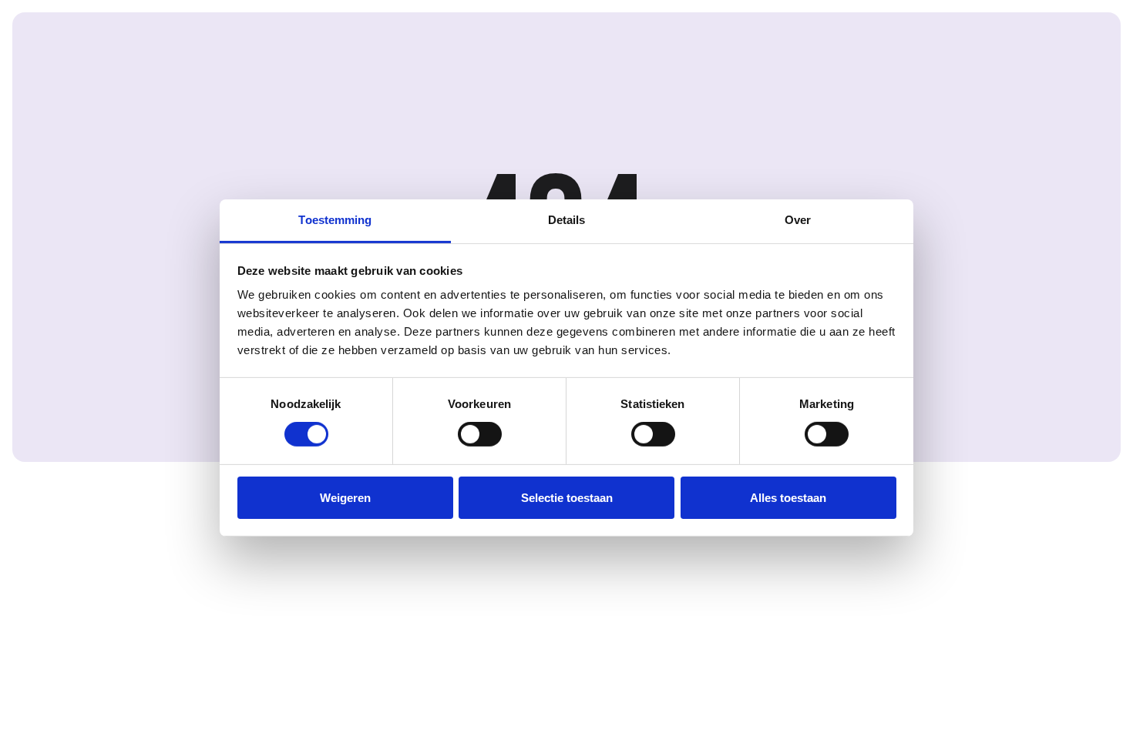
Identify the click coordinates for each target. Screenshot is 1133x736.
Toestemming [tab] (335, 219)
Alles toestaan (788, 497)
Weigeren (345, 497)
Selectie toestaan (567, 497)
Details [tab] (567, 219)
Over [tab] (798, 219)
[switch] (480, 434)
